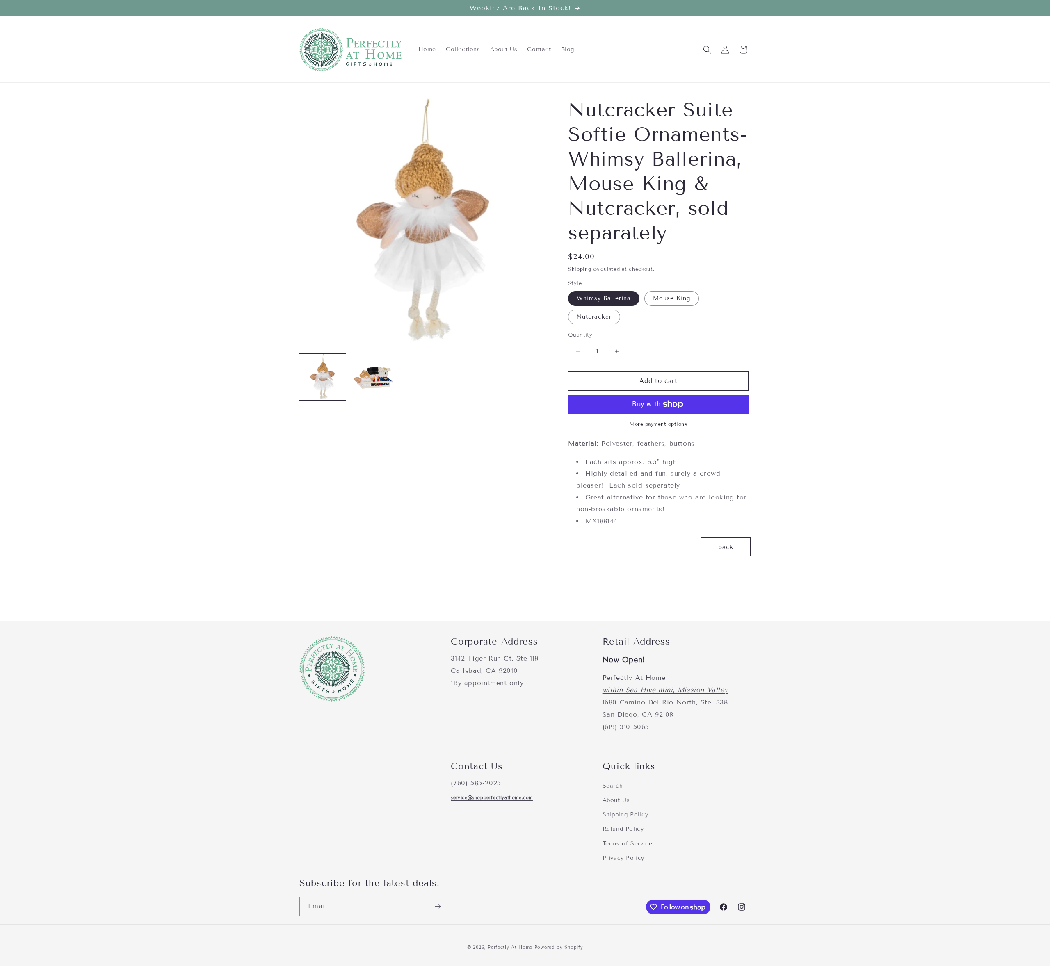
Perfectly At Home (634, 677)
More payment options (658, 424)
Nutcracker (594, 316)
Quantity (580, 335)
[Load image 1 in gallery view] (322, 377)
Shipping (579, 269)
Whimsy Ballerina (604, 298)
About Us (616, 800)
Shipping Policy (625, 814)
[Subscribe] (438, 906)
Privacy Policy (623, 857)
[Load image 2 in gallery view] (373, 377)
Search (613, 785)
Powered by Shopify (558, 947)
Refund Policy (623, 828)
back (725, 547)
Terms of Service (628, 843)
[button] (707, 50)
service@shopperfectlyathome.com (492, 797)
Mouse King (671, 298)
